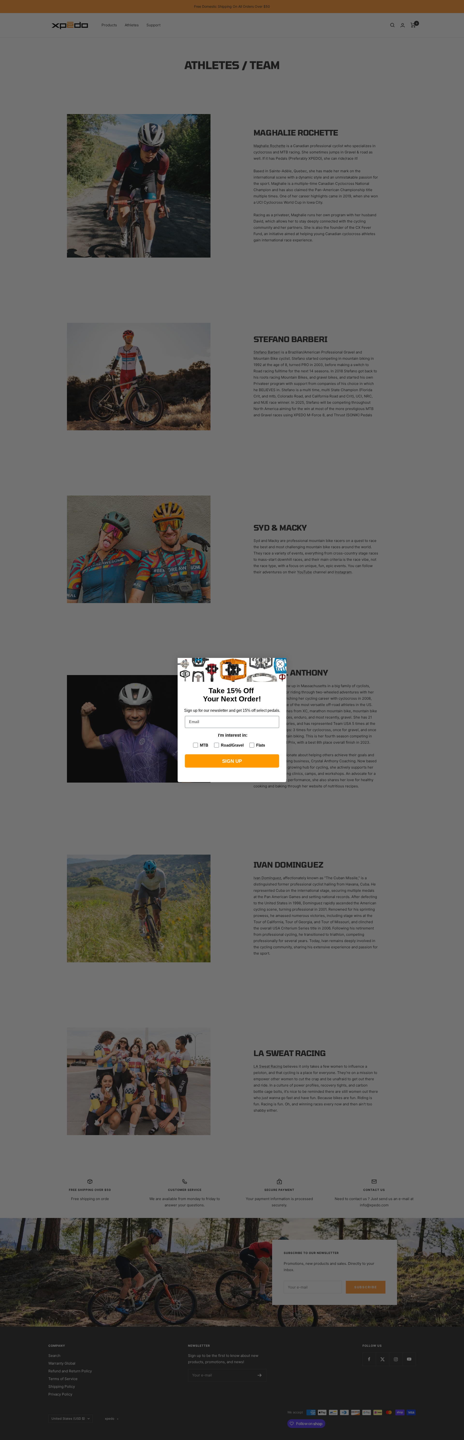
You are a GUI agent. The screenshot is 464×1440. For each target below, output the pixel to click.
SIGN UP (232, 761)
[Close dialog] (280, 664)
